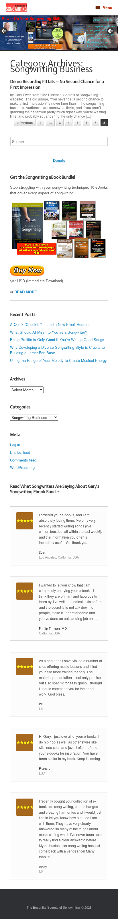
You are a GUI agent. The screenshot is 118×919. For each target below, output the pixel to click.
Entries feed (20, 452)
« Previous (25, 122)
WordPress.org (22, 467)
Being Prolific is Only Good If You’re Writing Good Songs (57, 339)
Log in (15, 445)
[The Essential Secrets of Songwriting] (16, 8)
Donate (59, 160)
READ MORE (25, 292)
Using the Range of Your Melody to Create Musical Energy (58, 360)
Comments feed (23, 460)
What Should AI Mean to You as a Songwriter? (48, 332)
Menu (107, 7)
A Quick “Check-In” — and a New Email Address (50, 324)
